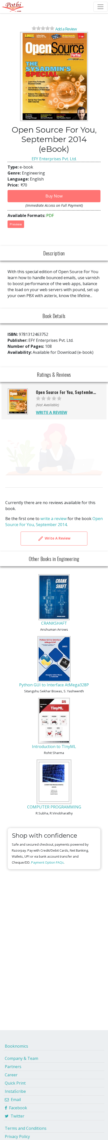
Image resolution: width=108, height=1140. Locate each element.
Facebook (17, 1108)
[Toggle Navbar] (100, 7)
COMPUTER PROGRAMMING (54, 807)
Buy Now (54, 196)
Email (15, 1099)
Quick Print (15, 1083)
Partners (13, 1066)
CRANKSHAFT (54, 623)
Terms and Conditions (25, 1128)
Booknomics (16, 1046)
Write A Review (57, 538)
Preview (16, 224)
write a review (53, 518)
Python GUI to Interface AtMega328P (54, 685)
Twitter (16, 1116)
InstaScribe (15, 1091)
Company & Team (21, 1058)
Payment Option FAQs (47, 862)
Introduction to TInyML (54, 746)
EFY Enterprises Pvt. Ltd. (54, 159)
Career (11, 1075)
